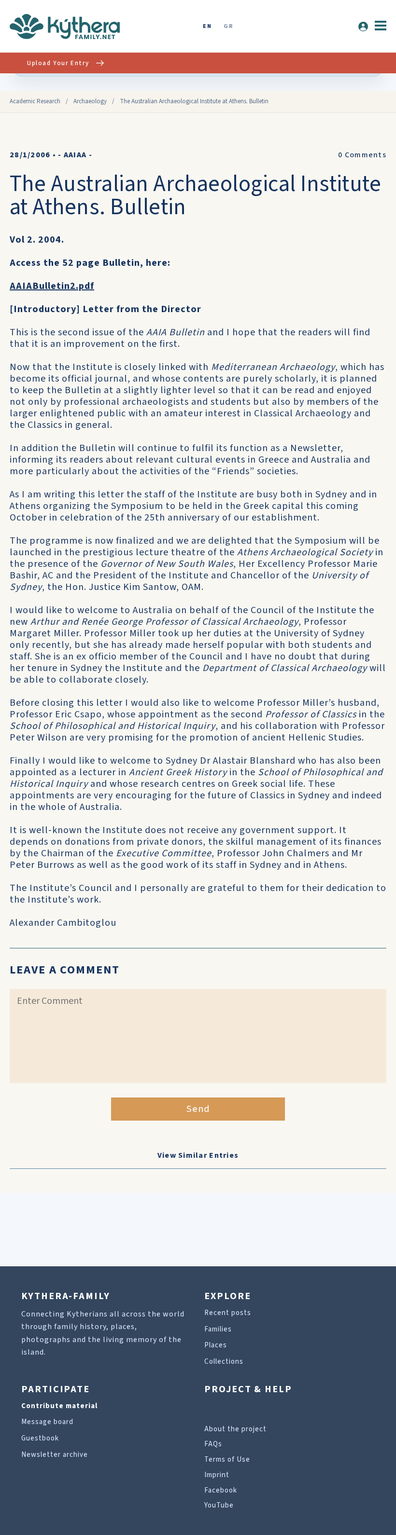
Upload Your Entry (58, 63)
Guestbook (40, 1438)
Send (198, 1109)
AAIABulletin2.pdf (52, 286)
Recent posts (227, 1313)
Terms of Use (227, 1459)
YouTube (219, 1505)
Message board (47, 1422)
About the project (235, 1429)
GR (228, 27)
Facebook (220, 1490)
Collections (223, 1362)
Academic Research (35, 101)
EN (207, 27)
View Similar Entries (198, 1155)
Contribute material (59, 1406)
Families (218, 1329)
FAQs (213, 1444)
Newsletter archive (54, 1455)
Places (215, 1345)
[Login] (363, 26)
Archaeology (90, 101)
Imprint (216, 1475)
